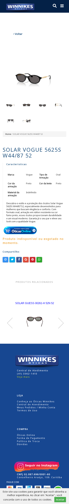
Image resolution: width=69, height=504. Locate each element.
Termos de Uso (27, 410)
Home (8, 134)
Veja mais (23, 376)
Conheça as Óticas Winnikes (36, 401)
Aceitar (60, 499)
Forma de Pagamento (31, 438)
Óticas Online (26, 435)
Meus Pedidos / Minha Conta (36, 407)
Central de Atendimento (33, 404)
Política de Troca (28, 441)
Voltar (18, 34)
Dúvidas (22, 444)
